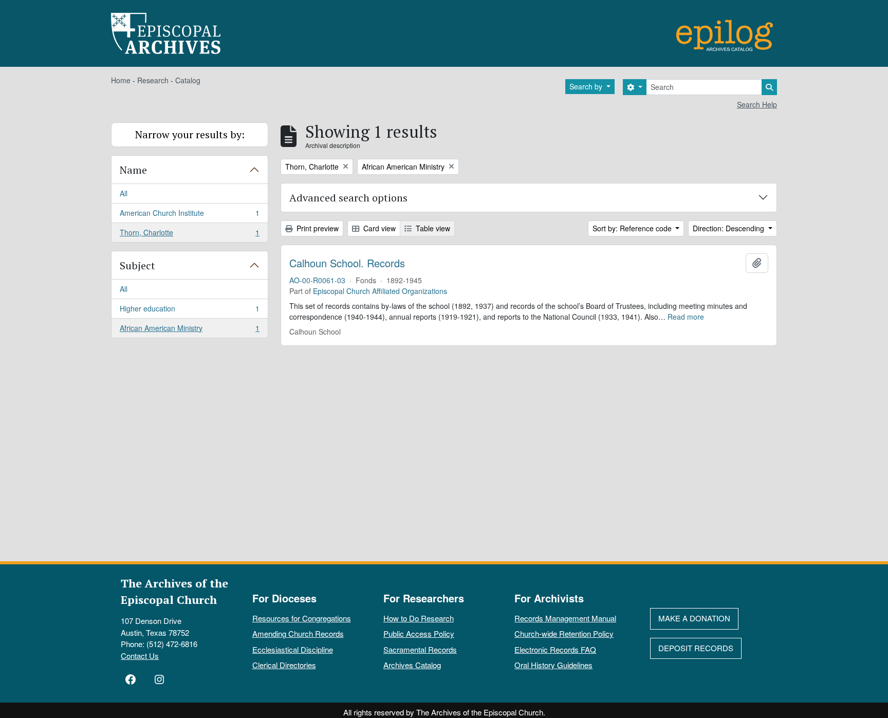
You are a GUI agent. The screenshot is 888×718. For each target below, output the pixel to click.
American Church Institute (189, 215)
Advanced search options (348, 198)
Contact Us (140, 655)
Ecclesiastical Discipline (292, 649)
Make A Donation (694, 618)
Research (153, 80)
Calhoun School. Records (347, 263)
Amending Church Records (298, 633)
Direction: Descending (729, 228)
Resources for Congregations (301, 618)
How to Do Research (418, 618)
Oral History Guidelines (553, 664)
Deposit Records (695, 647)
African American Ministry (189, 330)
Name (133, 170)
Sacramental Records (420, 649)
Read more (686, 316)
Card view (378, 228)
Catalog (187, 80)
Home (121, 80)
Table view (432, 228)
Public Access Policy (418, 633)
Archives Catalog (412, 664)
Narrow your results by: (190, 134)
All (123, 193)
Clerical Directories (284, 664)
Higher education (189, 311)
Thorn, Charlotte (189, 234)
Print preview (316, 228)
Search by (586, 86)
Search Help (757, 104)
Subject (137, 265)
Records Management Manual (565, 618)
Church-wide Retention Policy (564, 633)
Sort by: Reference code (633, 228)
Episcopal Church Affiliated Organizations (380, 291)
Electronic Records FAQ (555, 649)
